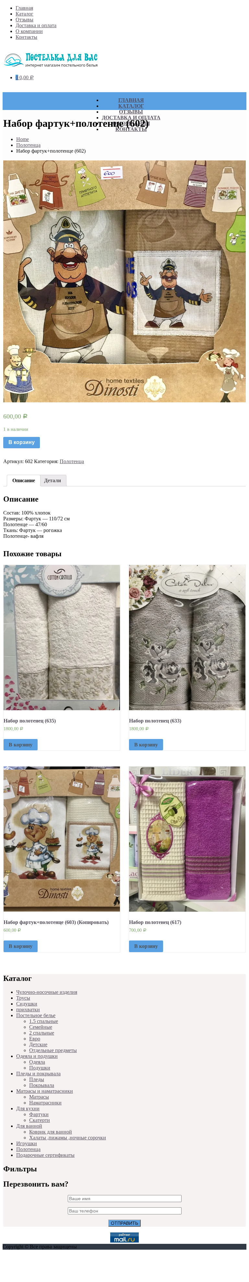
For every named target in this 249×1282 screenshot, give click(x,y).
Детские (38, 1044)
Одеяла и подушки (37, 1056)
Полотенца (28, 145)
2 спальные (41, 1033)
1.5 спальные (43, 1021)
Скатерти (39, 1120)
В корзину (21, 442)
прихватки (28, 1009)
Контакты (26, 37)
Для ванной (29, 1126)
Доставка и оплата (36, 25)
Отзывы (24, 19)
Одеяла (37, 1062)
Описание (23, 480)
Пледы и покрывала (38, 1073)
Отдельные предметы (53, 1050)
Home (22, 139)
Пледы (36, 1079)
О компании (29, 31)
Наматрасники (45, 1102)
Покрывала (41, 1085)
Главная (24, 8)
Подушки (39, 1067)
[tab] (24, 480)
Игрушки (26, 1143)
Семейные (40, 1027)
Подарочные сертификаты (45, 1155)
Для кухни (28, 1108)
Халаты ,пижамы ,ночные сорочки (67, 1137)
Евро (34, 1038)
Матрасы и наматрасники (44, 1091)
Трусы (23, 998)
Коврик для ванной (50, 1132)
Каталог (24, 13)
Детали (52, 480)
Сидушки (26, 1003)
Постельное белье (35, 1015)
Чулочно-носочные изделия (46, 992)
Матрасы (39, 1097)
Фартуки (39, 1114)
